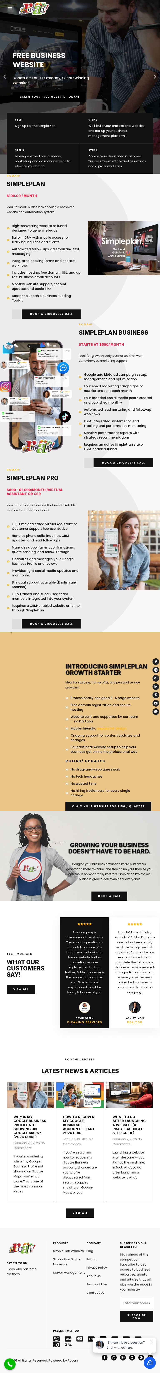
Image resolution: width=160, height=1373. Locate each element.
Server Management (69, 1272)
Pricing (91, 1259)
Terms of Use (96, 1284)
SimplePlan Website (68, 1251)
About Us (93, 1276)
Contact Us (95, 1292)
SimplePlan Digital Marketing (66, 1261)
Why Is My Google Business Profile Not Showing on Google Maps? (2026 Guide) (30, 1127)
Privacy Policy (96, 1267)
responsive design (111, 728)
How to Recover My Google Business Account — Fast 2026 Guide (79, 1125)
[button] (10, 8)
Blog (89, 1251)
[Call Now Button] (10, 1364)
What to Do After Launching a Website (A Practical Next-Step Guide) (129, 1125)
